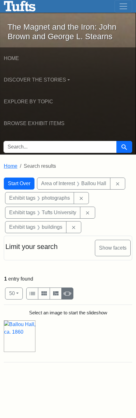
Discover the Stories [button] (35, 79)
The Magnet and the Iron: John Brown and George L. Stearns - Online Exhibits (20, 6)
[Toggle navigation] (123, 6)
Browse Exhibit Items (34, 123)
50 (16, 293)
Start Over (19, 183)
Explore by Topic (28, 101)
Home (11, 58)
